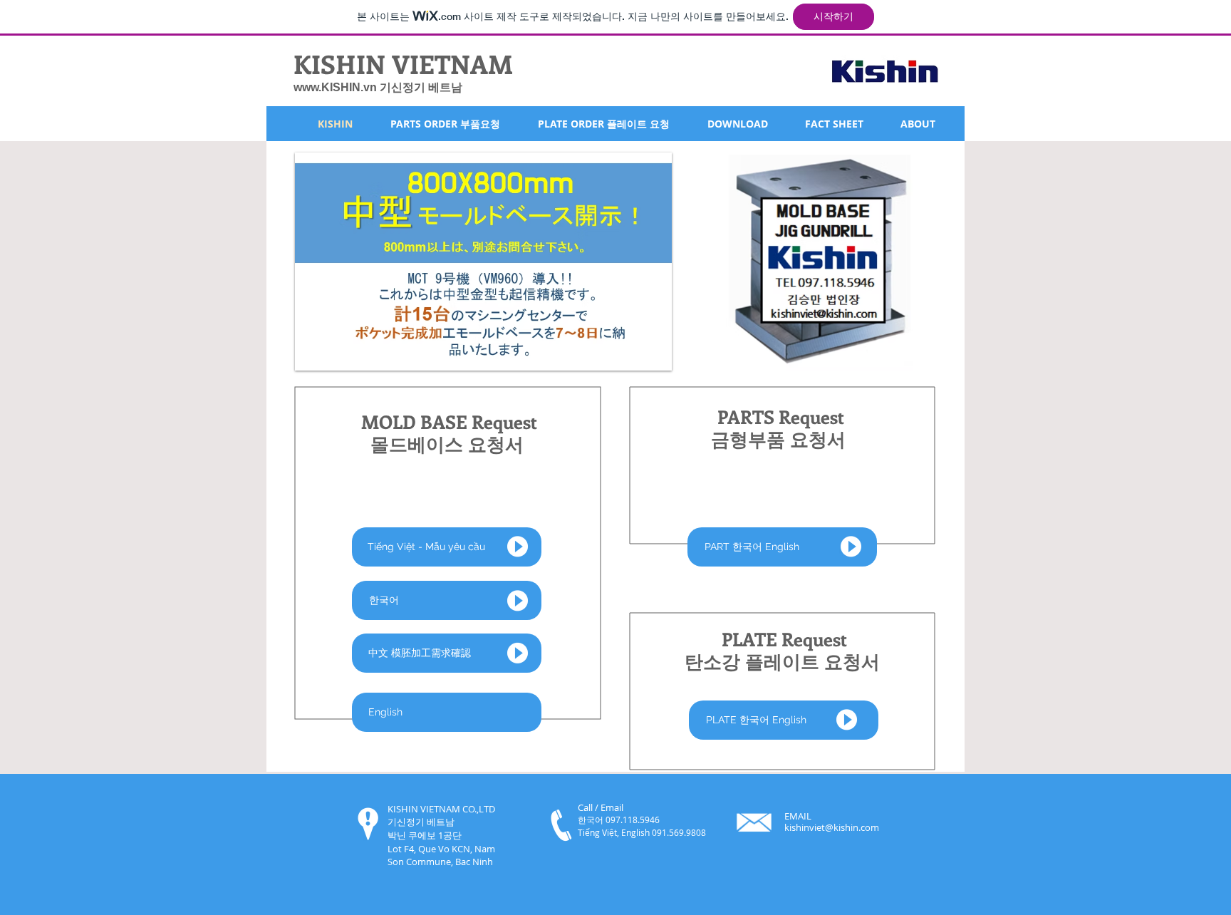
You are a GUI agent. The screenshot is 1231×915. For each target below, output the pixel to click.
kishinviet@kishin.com (831, 827)
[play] (637, 358)
